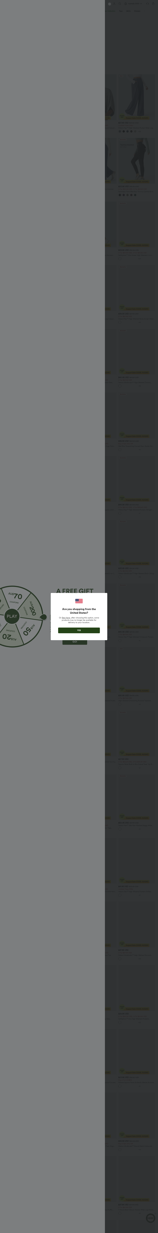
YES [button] (79, 630)
